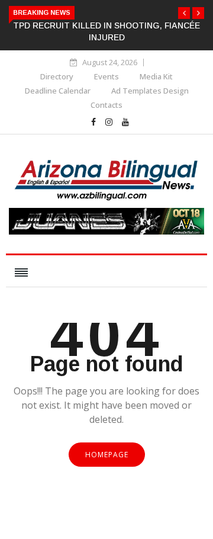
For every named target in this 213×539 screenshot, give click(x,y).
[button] (184, 13)
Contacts (106, 105)
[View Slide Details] (106, 231)
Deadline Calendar (58, 90)
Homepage (106, 455)
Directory (56, 76)
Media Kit (156, 76)
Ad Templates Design (150, 90)
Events (106, 76)
